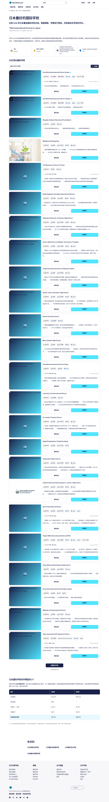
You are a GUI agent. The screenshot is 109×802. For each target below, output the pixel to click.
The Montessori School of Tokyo (54, 165)
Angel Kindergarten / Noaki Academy (55, 441)
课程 (42, 7)
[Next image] (39, 82)
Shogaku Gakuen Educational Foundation (57, 120)
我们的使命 (12, 769)
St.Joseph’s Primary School (52, 417)
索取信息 (56, 91)
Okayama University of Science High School (58, 218)
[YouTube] (20, 797)
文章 (89, 2)
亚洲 (17, 10)
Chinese (75, 787)
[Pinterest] (27, 797)
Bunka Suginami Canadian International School (59, 194)
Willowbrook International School (54, 610)
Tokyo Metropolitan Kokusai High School (56, 565)
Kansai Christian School (51, 316)
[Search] (66, 2)
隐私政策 (11, 794)
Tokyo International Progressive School (56, 634)
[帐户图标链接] (99, 3)
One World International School (56, 72)
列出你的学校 (84, 769)
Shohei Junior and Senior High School (55, 292)
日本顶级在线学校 (33, 747)
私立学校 (35, 7)
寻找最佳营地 (62, 774)
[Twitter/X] (24, 797)
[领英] (17, 797)
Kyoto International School (52, 507)
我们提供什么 (13, 774)
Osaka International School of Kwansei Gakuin (58, 268)
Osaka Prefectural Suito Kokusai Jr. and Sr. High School (62, 483)
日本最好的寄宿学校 (33, 753)
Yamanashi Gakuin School (51, 459)
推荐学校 (35, 769)
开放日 (83, 2)
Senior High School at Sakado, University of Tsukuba (61, 242)
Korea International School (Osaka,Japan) (57, 589)
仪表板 (82, 776)
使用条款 (18, 794)
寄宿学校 (20, 7)
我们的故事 (12, 772)
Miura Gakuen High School (52, 340)
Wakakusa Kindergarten (51, 141)
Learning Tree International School (54, 393)
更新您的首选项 (60, 772)
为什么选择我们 (13, 776)
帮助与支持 (83, 774)
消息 (94, 2)
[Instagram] (13, 797)
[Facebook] (10, 797)
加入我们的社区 (13, 779)
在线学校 (28, 7)
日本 (20, 10)
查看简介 (84, 91)
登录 (57, 776)
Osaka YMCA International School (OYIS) (56, 536)
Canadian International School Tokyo (55, 364)
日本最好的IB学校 (70, 747)
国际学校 (12, 7)
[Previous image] (11, 82)
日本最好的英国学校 (52, 747)
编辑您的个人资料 (85, 772)
